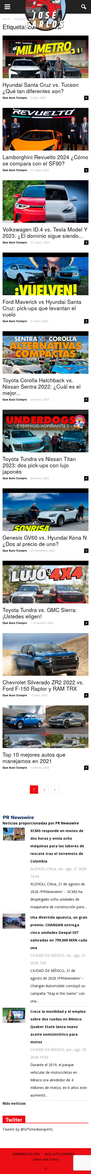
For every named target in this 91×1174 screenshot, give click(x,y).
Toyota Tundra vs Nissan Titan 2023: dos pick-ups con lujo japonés (39, 465)
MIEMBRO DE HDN (26, 1154)
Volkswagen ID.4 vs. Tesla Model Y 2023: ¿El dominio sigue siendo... (45, 232)
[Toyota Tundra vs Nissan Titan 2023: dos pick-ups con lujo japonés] (45, 431)
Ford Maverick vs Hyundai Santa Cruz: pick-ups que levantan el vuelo (42, 308)
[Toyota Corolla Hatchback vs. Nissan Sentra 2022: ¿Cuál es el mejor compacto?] (45, 352)
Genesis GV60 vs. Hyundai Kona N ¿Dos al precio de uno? (45, 541)
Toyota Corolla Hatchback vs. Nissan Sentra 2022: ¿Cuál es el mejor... (42, 386)
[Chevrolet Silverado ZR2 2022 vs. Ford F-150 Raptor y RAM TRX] (45, 654)
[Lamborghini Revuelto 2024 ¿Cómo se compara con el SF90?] (45, 129)
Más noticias (14, 1103)
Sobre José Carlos (45, 1159)
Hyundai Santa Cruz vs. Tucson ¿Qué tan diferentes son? (41, 88)
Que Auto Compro (15, 98)
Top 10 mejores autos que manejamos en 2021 (34, 758)
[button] (84, 7)
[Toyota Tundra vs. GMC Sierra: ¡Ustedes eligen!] (45, 582)
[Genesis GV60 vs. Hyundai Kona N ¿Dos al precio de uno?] (45, 509)
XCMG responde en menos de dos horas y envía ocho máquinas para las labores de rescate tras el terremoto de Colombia (57, 846)
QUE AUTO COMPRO (59, 1154)
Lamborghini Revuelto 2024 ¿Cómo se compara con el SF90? (45, 160)
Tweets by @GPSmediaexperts (28, 1129)
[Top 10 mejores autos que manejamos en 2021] (45, 726)
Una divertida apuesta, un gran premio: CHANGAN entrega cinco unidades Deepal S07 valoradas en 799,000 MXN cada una (58, 932)
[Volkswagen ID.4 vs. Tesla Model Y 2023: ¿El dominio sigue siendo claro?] (45, 201)
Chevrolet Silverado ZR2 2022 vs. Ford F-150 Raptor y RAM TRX (43, 685)
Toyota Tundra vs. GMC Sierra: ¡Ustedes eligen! (40, 613)
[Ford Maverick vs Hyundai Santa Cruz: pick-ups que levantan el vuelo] (45, 274)
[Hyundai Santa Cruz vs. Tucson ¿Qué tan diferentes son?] (45, 57)
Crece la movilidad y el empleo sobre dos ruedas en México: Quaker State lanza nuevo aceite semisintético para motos (58, 1026)
